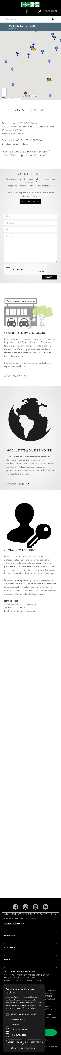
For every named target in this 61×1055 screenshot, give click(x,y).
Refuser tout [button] (34, 1042)
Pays (7, 959)
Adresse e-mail (14, 923)
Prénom (9, 935)
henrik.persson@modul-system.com (19, 611)
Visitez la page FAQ (30, 201)
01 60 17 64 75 (20, 140)
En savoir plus (29, 1008)
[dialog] (24, 1018)
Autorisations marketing (19, 971)
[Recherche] (53, 19)
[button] (24, 1048)
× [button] (42, 987)
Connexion (51, 11)
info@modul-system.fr (18, 143)
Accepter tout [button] (15, 1042)
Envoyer (49, 277)
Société (9, 947)
